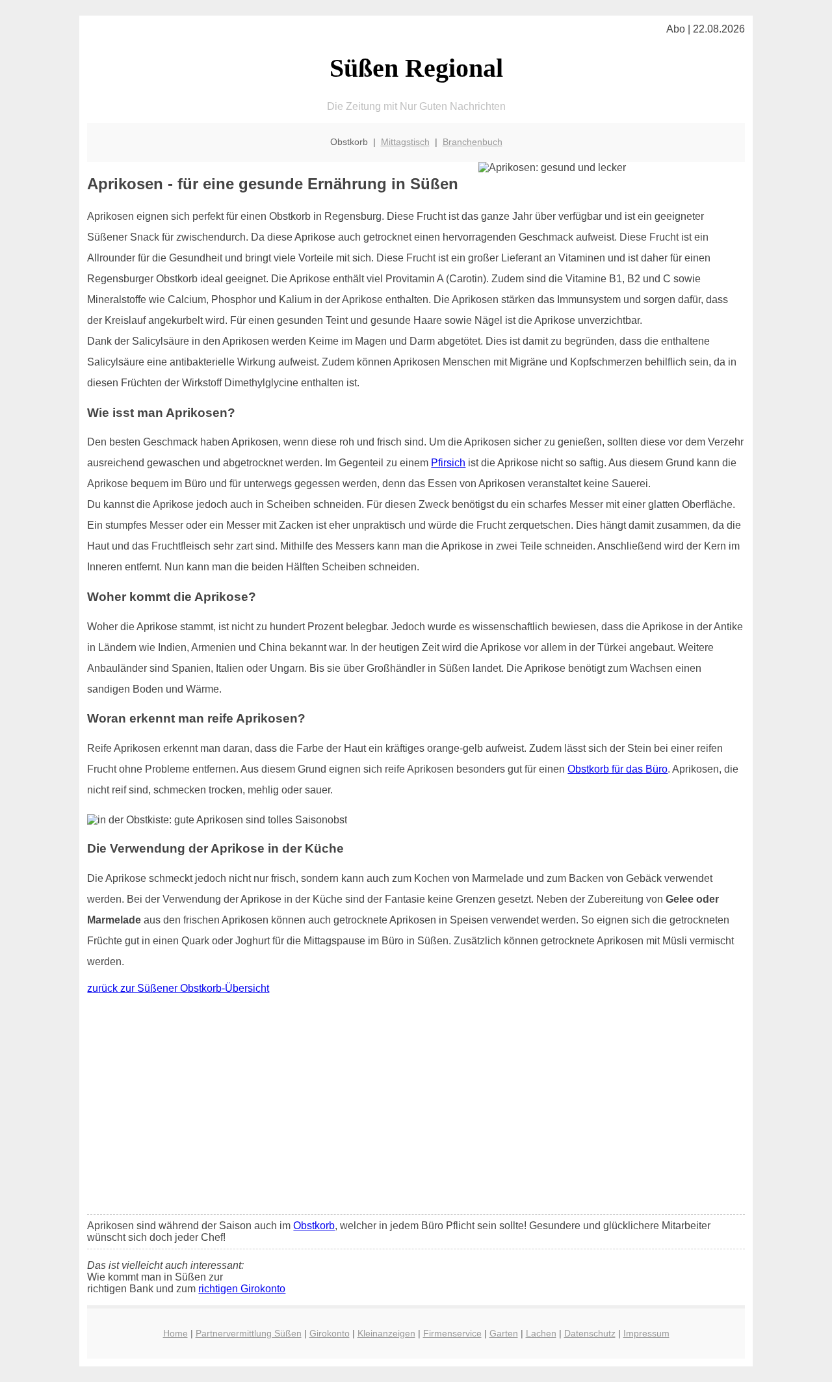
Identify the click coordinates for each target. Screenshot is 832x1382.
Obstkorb (314, 1225)
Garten (503, 1333)
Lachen (541, 1333)
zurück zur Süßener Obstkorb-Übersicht (178, 988)
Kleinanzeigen (386, 1333)
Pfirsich (448, 462)
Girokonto (329, 1333)
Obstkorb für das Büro (617, 769)
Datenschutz (590, 1333)
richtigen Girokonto (241, 1288)
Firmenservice (452, 1333)
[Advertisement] (416, 1108)
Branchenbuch (472, 142)
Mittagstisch (405, 142)
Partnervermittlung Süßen (249, 1333)
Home (175, 1333)
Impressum (646, 1333)
